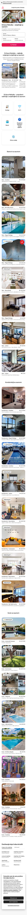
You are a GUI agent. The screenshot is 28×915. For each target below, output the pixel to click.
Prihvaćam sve (13, 898)
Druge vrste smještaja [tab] (7, 847)
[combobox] (13, 35)
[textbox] (7, 40)
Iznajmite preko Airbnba (17, 7)
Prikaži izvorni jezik (7, 3)
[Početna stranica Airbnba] (3, 7)
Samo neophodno (13, 901)
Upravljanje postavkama (13, 905)
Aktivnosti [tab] (16, 847)
